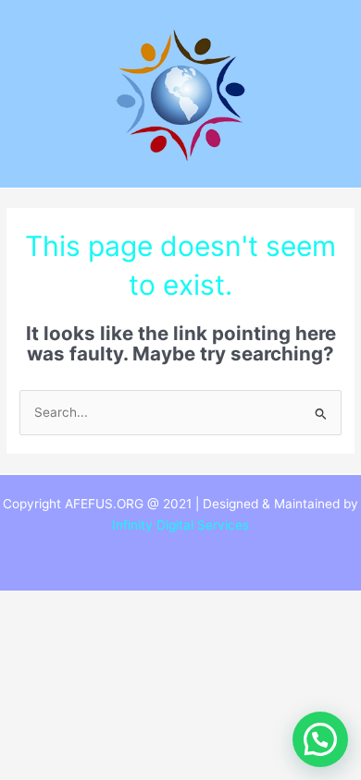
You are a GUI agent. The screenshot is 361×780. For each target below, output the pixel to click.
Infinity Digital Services (180, 525)
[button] (320, 739)
